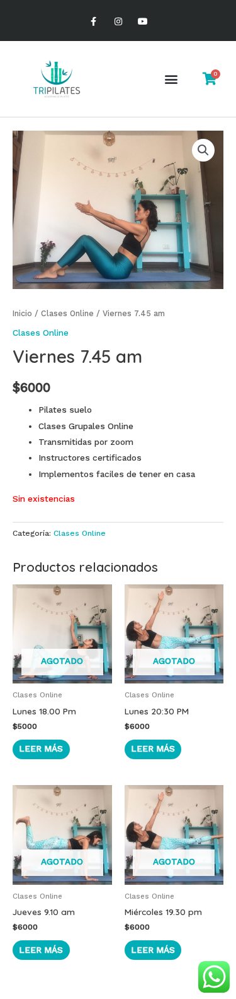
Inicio (22, 313)
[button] (170, 79)
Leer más (41, 748)
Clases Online (67, 313)
